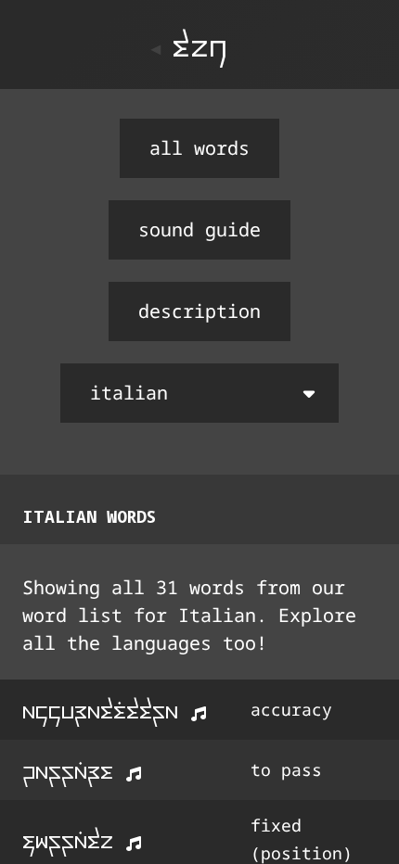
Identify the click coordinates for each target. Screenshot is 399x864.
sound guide (199, 229)
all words (199, 147)
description (199, 311)
